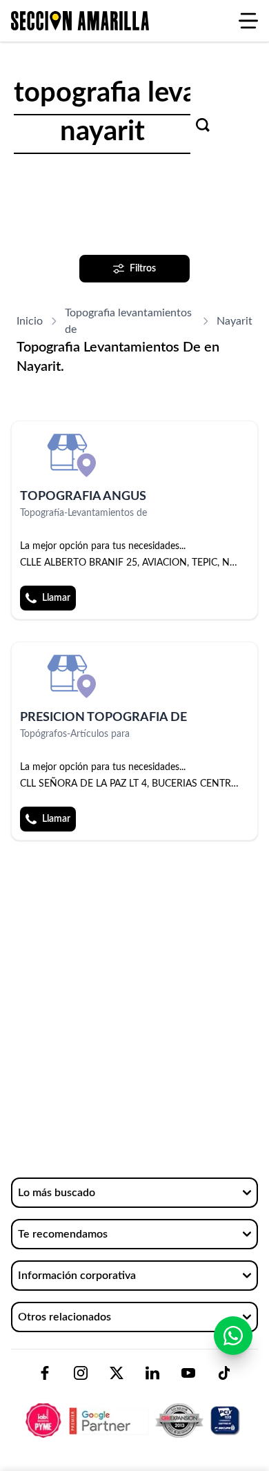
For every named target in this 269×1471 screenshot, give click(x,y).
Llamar (56, 598)
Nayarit (234, 321)
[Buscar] (203, 125)
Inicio (30, 321)
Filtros (143, 268)
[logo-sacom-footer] (134, 1409)
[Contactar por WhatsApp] (233, 1335)
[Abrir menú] (248, 20)
